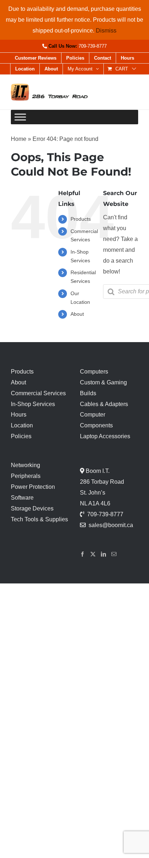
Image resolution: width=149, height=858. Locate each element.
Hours (18, 414)
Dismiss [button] (106, 30)
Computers (94, 371)
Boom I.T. (97, 471)
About (77, 314)
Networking (25, 465)
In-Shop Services (33, 404)
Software (22, 498)
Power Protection (33, 487)
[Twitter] (92, 554)
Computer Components (96, 419)
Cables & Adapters (104, 404)
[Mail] (113, 554)
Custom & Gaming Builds (103, 387)
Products (81, 219)
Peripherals (26, 476)
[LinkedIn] (103, 554)
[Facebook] (82, 554)
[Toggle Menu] (20, 117)
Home (18, 139)
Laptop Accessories (105, 436)
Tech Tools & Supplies (39, 519)
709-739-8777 (92, 46)
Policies (21, 436)
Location (22, 425)
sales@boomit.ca (111, 525)
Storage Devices (32, 508)
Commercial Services (38, 393)
